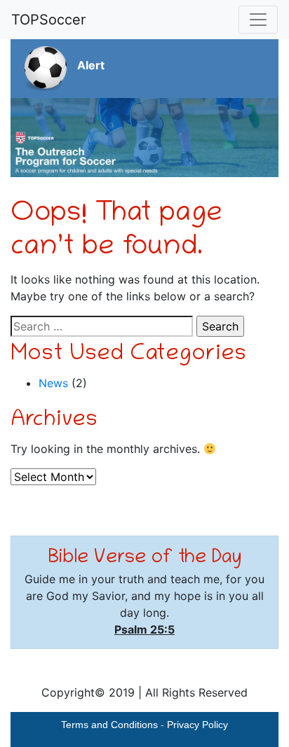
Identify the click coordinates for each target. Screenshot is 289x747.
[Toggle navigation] (258, 20)
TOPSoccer (48, 19)
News (53, 383)
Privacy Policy (197, 724)
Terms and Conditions (109, 724)
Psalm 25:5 (144, 629)
